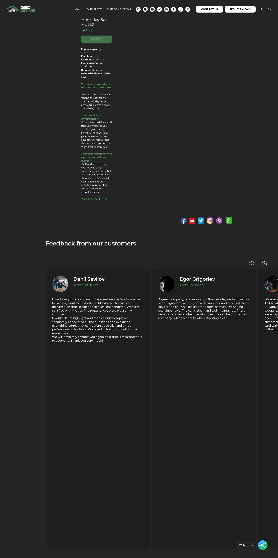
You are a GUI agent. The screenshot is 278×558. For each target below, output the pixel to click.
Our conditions (119, 9)
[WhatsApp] (152, 9)
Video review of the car (94, 199)
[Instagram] (145, 9)
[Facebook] (173, 9)
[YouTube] (166, 9)
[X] (187, 9)
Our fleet (94, 9)
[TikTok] (180, 9)
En (270, 9)
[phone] (138, 9)
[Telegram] (159, 9)
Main (78, 9)
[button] (209, 9)
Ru (262, 9)
